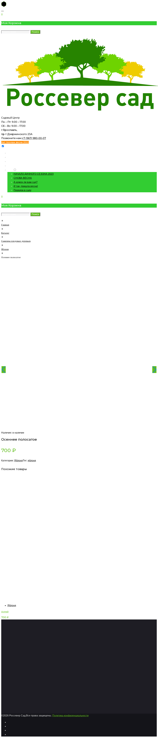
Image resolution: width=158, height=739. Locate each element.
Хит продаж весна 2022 (15, 142)
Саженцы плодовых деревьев (16, 241)
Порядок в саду (22, 190)
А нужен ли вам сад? (25, 182)
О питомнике (14, 165)
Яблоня (5, 249)
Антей (4, 611)
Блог (10, 170)
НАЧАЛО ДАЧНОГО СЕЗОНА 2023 (34, 174)
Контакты (12, 161)
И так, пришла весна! (26, 186)
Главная (11, 153)
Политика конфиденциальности (70, 715)
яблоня (32, 460)
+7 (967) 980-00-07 (34, 138)
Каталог (11, 157)
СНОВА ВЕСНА (23, 178)
